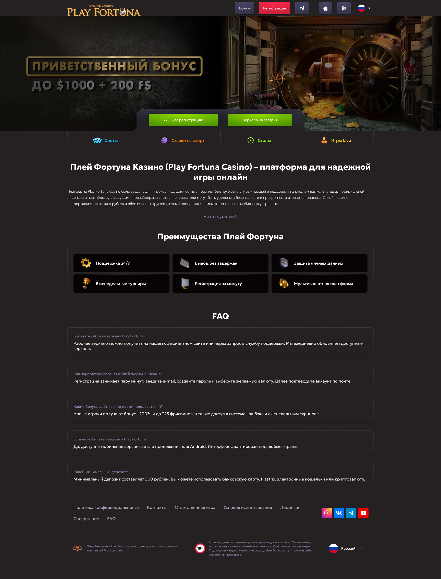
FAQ (111, 518)
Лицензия (290, 507)
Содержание (86, 518)
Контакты (157, 507)
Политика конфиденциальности (106, 507)
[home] (104, 8)
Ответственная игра (195, 507)
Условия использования (248, 507)
